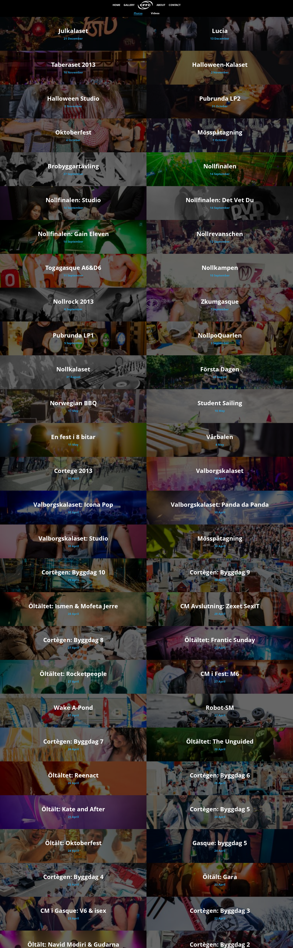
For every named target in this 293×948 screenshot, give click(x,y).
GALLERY (129, 5)
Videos (155, 13)
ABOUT (161, 5)
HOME (116, 5)
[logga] (145, 5)
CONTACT (175, 5)
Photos (138, 13)
